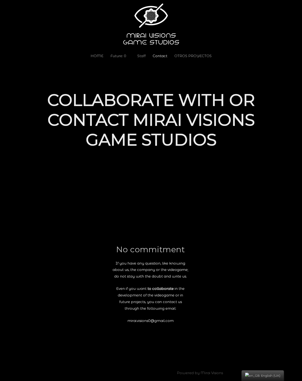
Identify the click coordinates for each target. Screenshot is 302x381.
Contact (160, 56)
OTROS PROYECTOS (193, 56)
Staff (141, 56)
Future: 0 (118, 56)
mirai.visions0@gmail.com (150, 320)
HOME (97, 56)
